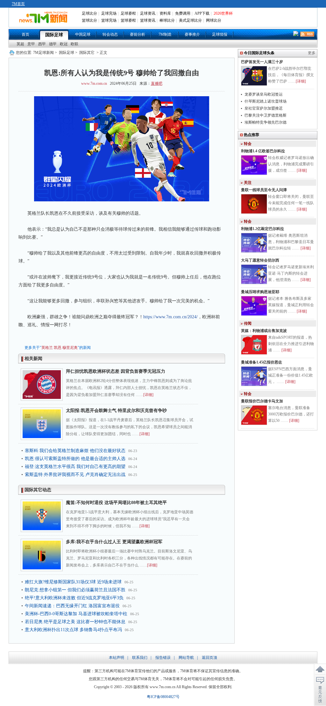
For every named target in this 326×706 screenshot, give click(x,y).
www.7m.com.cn (94, 83)
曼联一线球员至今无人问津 (264, 190)
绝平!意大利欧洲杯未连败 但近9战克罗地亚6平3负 (74, 597)
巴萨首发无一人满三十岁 (262, 62)
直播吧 (156, 83)
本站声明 (116, 657)
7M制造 (165, 34)
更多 (311, 53)
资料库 (165, 13)
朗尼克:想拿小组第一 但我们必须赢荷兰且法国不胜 (75, 589)
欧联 (74, 44)
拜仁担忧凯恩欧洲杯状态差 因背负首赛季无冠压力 (115, 371)
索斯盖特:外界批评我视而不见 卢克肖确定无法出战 (75, 474)
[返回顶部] (320, 669)
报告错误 (163, 657)
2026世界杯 (223, 13)
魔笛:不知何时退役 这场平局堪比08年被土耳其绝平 (116, 502)
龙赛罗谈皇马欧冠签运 (263, 94)
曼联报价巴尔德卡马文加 (262, 401)
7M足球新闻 (43, 52)
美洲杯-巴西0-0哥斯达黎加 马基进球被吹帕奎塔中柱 (76, 613)
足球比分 (89, 13)
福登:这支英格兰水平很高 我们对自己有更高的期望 (75, 466)
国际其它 (87, 52)
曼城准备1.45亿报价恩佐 (261, 362)
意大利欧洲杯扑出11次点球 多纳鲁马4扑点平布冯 (73, 629)
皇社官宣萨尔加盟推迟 (263, 108)
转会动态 (110, 34)
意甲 (31, 44)
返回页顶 (209, 657)
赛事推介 (192, 34)
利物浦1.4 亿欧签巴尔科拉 (263, 151)
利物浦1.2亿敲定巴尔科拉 (262, 229)
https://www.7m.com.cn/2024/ (170, 316)
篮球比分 (89, 20)
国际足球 (54, 34)
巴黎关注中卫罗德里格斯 (265, 115)
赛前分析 (137, 34)
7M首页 (18, 4)
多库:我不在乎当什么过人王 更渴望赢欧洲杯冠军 (114, 541)
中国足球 (82, 34)
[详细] (148, 395)
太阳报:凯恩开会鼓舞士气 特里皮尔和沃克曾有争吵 (116, 410)
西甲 (42, 44)
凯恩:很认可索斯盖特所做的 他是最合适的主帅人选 (75, 458)
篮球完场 (109, 20)
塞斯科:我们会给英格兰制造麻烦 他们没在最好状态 (75, 450)
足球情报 (219, 34)
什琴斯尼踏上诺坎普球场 (265, 101)
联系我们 (139, 657)
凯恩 (57, 347)
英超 (20, 44)
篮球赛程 (128, 20)
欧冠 (63, 44)
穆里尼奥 (70, 347)
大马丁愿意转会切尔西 (260, 260)
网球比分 (213, 20)
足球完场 (109, 13)
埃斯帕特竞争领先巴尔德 (265, 122)
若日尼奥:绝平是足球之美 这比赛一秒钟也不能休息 (75, 621)
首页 (25, 34)
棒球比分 (167, 20)
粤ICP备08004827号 (163, 697)
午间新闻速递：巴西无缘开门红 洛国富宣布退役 (72, 605)
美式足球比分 (190, 20)
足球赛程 (128, 13)
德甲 (53, 44)
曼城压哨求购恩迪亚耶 (260, 292)
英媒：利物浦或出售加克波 (264, 330)
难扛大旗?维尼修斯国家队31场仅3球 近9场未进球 (73, 582)
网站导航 (186, 657)
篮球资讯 (147, 20)
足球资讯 (147, 13)
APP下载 (202, 13)
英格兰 (47, 347)
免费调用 (182, 13)
